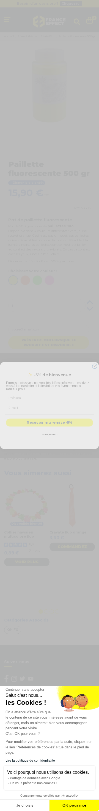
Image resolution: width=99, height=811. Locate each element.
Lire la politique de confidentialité (30, 760)
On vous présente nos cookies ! (33, 783)
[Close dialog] (94, 366)
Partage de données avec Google (35, 778)
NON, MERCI (49, 434)
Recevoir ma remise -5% (49, 422)
